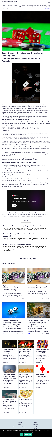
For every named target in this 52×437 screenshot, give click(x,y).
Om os (35, 426)
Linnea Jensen (6, 299)
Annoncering (36, 424)
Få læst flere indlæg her (26, 259)
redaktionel (47, 8)
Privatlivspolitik (28, 434)
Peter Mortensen (15, 9)
